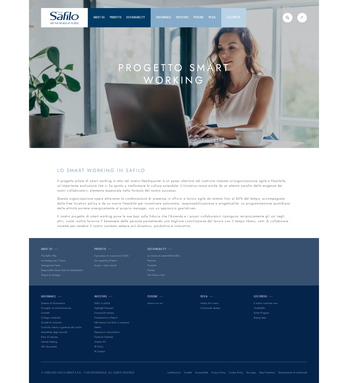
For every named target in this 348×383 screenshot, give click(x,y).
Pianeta (151, 270)
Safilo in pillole (102, 303)
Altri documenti (49, 346)
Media (212, 17)
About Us (99, 17)
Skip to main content (17, 4)
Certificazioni (174, 372)
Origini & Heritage (50, 275)
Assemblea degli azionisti (54, 332)
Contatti (188, 372)
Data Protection (267, 372)
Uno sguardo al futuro (105, 260)
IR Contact (99, 351)
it (302, 17)
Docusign (251, 372)
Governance (163, 17)
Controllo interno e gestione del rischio (61, 327)
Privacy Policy (218, 372)
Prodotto (116, 17)
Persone (151, 260)
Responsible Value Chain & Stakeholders (62, 270)
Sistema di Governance (53, 303)
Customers (233, 17)
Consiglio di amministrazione (56, 308)
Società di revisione (51, 322)
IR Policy (98, 346)
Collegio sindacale (50, 317)
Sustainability (135, 17)
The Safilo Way (49, 256)
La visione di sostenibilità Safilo (163, 256)
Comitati (45, 313)
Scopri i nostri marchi (105, 265)
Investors (182, 17)
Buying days (260, 317)
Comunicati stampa (104, 313)
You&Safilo (259, 308)
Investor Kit (100, 342)
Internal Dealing (49, 342)
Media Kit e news (209, 303)
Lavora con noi (155, 303)
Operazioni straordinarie (106, 332)
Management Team (50, 265)
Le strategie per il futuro (53, 260)
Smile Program (261, 313)
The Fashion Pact (156, 275)
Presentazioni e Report (106, 317)
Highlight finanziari (104, 308)
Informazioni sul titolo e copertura (111, 322)
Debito (97, 327)
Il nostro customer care (266, 303)
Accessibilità (201, 372)
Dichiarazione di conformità (292, 372)
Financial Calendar (103, 337)
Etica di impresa (49, 337)
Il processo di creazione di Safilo (111, 256)
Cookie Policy (236, 372)
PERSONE (199, 17)
